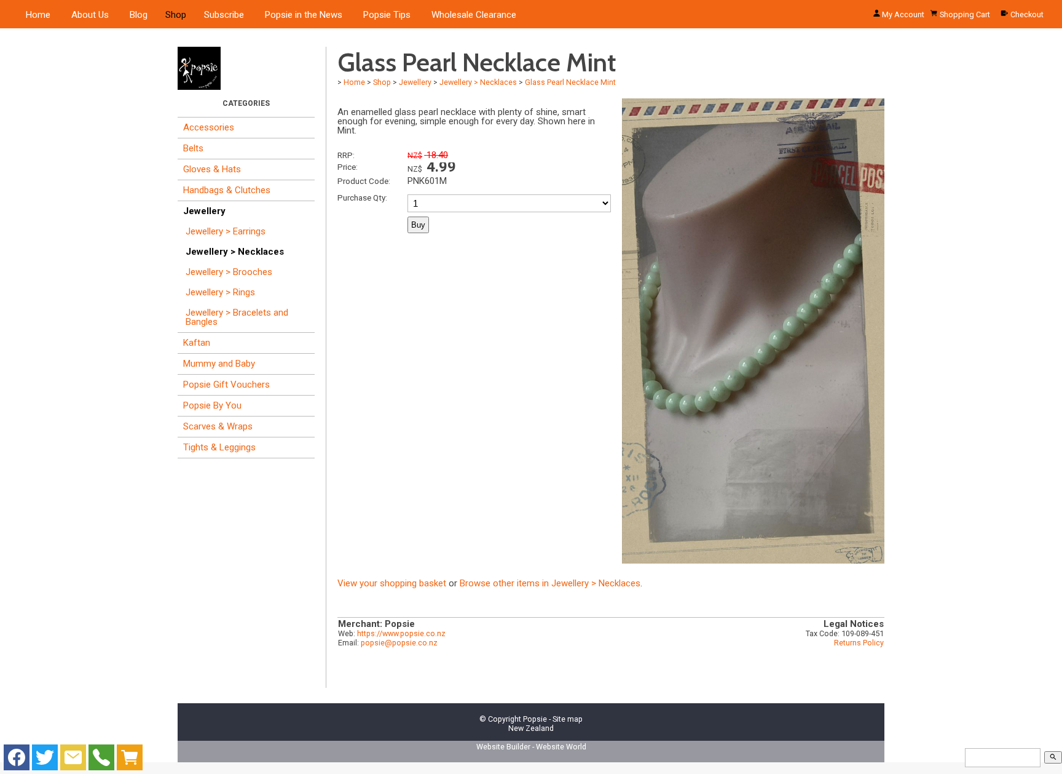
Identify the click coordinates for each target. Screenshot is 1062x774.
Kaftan (196, 342)
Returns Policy (859, 642)
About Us (90, 14)
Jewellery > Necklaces (235, 251)
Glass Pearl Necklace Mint (570, 82)
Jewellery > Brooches (229, 271)
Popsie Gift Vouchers (226, 384)
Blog (139, 14)
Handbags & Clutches (226, 190)
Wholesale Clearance (473, 14)
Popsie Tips (387, 14)
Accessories (208, 127)
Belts (193, 148)
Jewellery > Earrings (226, 231)
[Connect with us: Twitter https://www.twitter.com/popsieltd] (45, 760)
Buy (418, 224)
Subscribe (224, 14)
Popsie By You (212, 405)
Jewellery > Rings (220, 292)
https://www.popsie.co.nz (401, 633)
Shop (175, 14)
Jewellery (204, 211)
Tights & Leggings (219, 447)
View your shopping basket (391, 583)
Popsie (535, 719)
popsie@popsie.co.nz (399, 642)
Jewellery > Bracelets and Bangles (237, 317)
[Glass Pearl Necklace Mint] (753, 560)
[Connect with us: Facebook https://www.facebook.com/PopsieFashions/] (17, 760)
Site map (568, 719)
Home (38, 14)
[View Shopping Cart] (130, 760)
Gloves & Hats (212, 169)
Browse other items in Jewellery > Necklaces (550, 583)
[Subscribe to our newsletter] (73, 760)
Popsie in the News (303, 14)
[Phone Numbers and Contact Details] (101, 760)
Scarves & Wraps (218, 426)
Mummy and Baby (219, 363)
